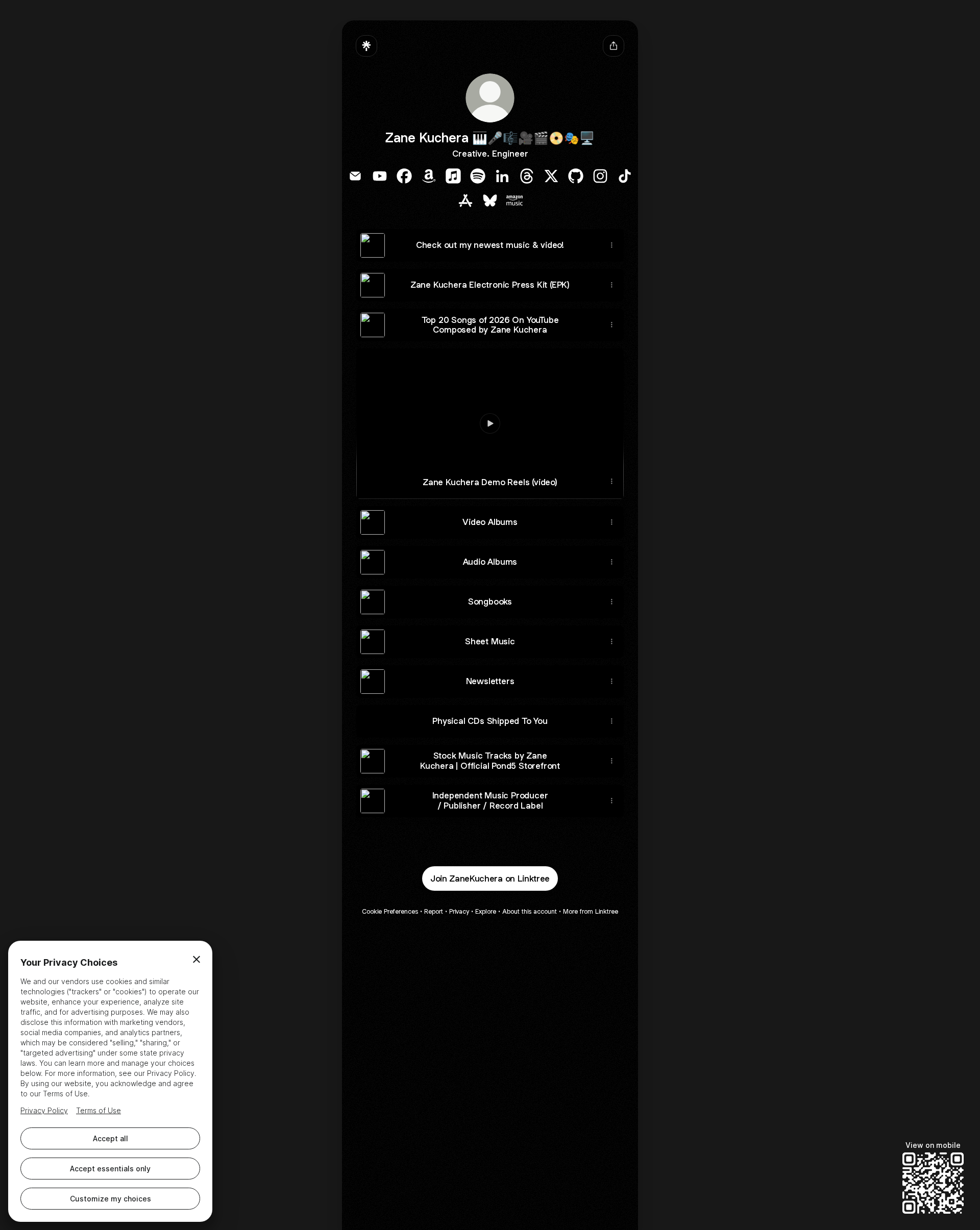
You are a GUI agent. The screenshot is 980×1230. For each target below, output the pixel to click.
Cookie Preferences (390, 911)
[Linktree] (366, 46)
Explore (485, 911)
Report (433, 911)
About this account (529, 911)
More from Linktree (590, 911)
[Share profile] (613, 46)
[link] (355, 176)
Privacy (459, 911)
